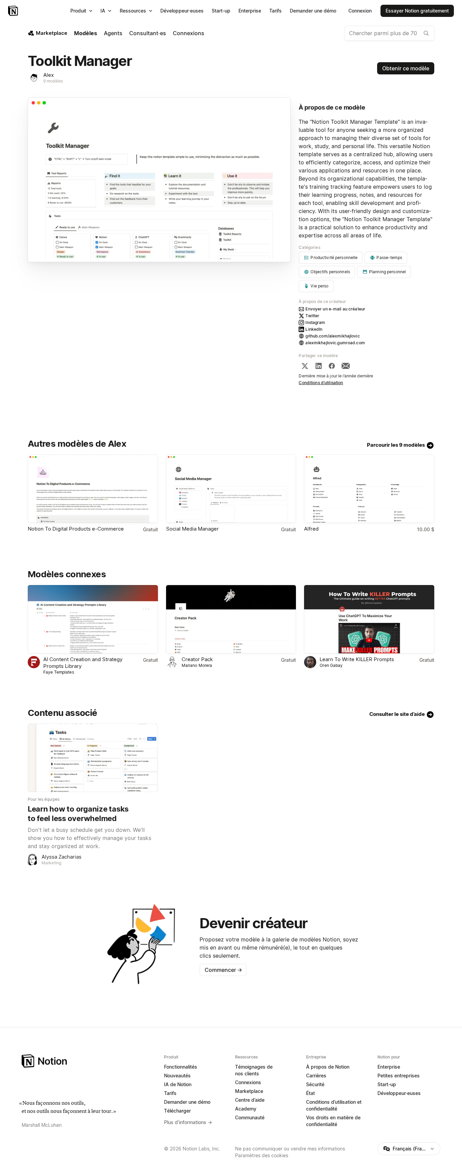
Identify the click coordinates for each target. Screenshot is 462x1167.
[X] (305, 366)
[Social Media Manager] (231, 488)
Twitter (312, 315)
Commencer (223, 969)
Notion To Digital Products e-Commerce (76, 529)
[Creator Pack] (231, 619)
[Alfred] (369, 488)
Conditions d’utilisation (321, 382)
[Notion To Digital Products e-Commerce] (93, 488)
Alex (48, 75)
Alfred (311, 529)
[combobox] (389, 33)
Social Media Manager (192, 529)
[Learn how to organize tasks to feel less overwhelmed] (93, 758)
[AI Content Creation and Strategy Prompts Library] (93, 619)
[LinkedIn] (318, 366)
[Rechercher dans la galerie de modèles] (426, 33)
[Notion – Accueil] (13, 11)
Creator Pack (197, 659)
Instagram (315, 322)
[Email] (345, 366)
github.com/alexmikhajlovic (332, 336)
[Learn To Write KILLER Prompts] (369, 619)
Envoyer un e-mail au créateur (335, 308)
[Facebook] (331, 366)
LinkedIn (313, 329)
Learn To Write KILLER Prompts (357, 659)
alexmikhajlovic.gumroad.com (335, 342)
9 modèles (53, 81)
